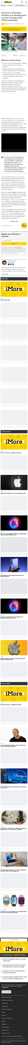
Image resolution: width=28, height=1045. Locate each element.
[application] (14, 142)
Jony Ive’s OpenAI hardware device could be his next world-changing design (15, 977)
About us (4, 1021)
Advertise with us (6, 1027)
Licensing (4, 1015)
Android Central (5, 1030)
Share (5, 55)
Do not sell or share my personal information (12, 1036)
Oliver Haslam (10, 23)
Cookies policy (5, 1006)
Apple (3, 9)
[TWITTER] (9, 264)
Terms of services (17, 247)
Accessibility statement (7, 1009)
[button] (26, 2)
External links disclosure (7, 1018)
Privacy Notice (19, 248)
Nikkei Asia (14, 120)
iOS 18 (10, 5)
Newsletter (24, 55)
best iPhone (7, 213)
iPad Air (17, 199)
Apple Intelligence (20, 5)
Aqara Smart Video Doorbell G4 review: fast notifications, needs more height (14, 965)
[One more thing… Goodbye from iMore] (14, 949)
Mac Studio (11, 199)
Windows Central (5, 1033)
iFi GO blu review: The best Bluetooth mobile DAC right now (14, 971)
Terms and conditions (7, 997)
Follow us (17, 55)
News (3, 24)
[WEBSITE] (11, 264)
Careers (3, 1012)
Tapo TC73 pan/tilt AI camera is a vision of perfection (14, 960)
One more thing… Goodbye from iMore (14, 955)
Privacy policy (5, 1003)
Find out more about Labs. (14, 29)
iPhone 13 (15, 187)
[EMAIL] (13, 264)
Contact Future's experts (7, 1000)
